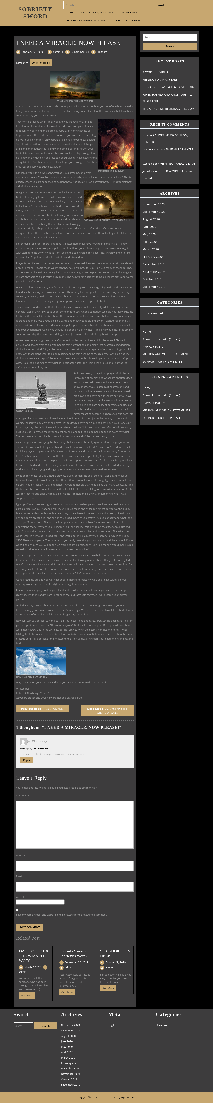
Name (20, 855)
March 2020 (151, 249)
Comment (22, 795)
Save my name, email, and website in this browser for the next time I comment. (61, 914)
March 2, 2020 (32, 967)
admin (56, 51)
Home (70, 12)
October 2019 (152, 279)
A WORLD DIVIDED (155, 72)
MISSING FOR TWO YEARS (160, 79)
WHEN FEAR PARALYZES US (177, 163)
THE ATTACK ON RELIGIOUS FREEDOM (168, 109)
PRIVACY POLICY (131, 12)
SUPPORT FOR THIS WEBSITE (128, 20)
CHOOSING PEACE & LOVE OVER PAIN (168, 87)
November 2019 (154, 272)
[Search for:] (170, 37)
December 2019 (154, 264)
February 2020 (153, 257)
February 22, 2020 (32, 51)
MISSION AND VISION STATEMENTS (86, 20)
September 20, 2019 (76, 962)
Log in (111, 1025)
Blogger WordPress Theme (94, 1097)
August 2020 (151, 219)
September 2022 (154, 212)
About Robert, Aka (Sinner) (97, 12)
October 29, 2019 (116, 962)
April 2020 (150, 242)
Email (20, 876)
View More (26, 994)
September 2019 (154, 287)
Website (20, 897)
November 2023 (154, 204)
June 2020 (149, 227)
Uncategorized (41, 63)
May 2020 (149, 234)
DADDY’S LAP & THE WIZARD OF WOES (34, 956)
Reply (26, 760)
